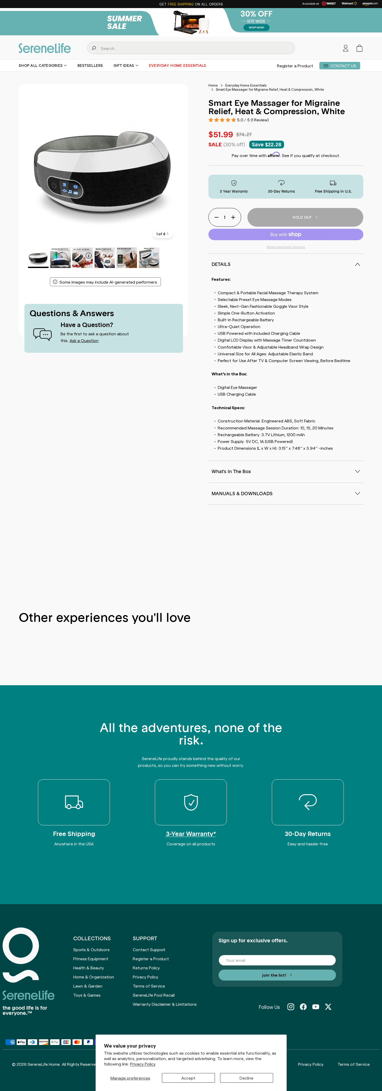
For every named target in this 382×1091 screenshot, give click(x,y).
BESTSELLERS (90, 65)
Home (213, 85)
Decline (246, 1078)
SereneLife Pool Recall (154, 995)
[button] (359, 48)
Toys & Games (87, 995)
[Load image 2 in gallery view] (60, 257)
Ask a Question (84, 340)
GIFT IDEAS (124, 65)
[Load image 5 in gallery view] (127, 257)
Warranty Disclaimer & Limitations (165, 1004)
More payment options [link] (286, 246)
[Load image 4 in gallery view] (105, 257)
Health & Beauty (88, 967)
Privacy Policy (143, 1064)
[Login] (346, 48)
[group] (191, 22)
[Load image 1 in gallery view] (38, 257)
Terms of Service (149, 986)
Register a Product (295, 65)
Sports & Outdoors (91, 949)
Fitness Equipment (90, 958)
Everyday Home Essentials (177, 65)
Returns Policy (146, 967)
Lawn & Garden (87, 986)
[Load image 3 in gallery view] (82, 257)
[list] (103, 169)
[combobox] (191, 48)
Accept (188, 1078)
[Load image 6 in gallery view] (149, 257)
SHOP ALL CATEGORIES (41, 65)
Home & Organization (93, 976)
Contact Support (149, 949)
